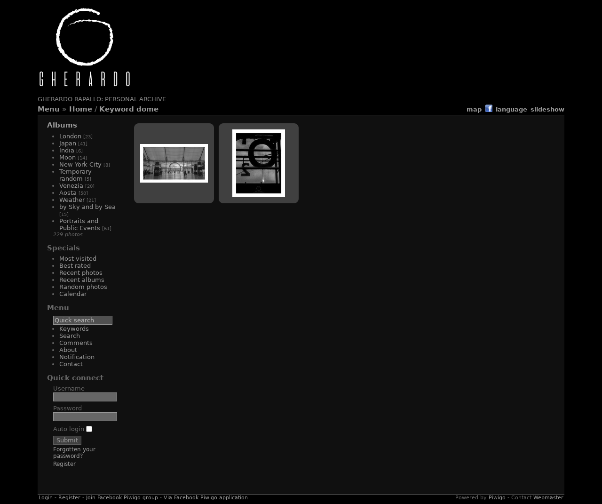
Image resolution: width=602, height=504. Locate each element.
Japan (67, 143)
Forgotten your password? (74, 452)
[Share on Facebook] (488, 109)
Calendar (73, 293)
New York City (80, 164)
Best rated (75, 265)
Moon (67, 157)
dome (147, 109)
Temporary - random (77, 175)
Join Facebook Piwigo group (122, 498)
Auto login (69, 428)
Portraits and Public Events (79, 224)
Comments (76, 342)
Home (80, 109)
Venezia (71, 185)
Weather (72, 199)
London (70, 136)
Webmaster (548, 498)
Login (46, 498)
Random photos (83, 286)
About (68, 349)
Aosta (68, 192)
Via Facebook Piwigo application (206, 498)
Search (69, 335)
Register (64, 464)
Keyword (116, 109)
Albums (62, 125)
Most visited (77, 258)
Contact (71, 364)
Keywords (74, 328)
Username (69, 388)
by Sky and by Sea (87, 206)
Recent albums (81, 279)
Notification (77, 356)
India (66, 150)
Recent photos (81, 272)
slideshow (547, 109)
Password (67, 408)
